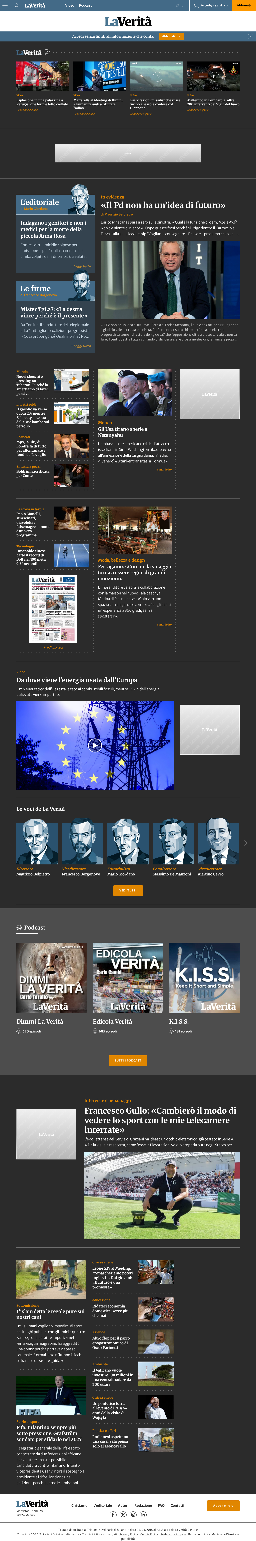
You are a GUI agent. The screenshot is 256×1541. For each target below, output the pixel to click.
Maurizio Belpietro (118, 214)
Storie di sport (27, 1422)
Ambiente (100, 1364)
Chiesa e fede (102, 1262)
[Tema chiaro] (177, 5)
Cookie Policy (149, 1534)
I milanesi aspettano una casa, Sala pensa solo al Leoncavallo (110, 1441)
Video (69, 5)
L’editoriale (102, 1505)
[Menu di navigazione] (5, 5)
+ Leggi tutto (81, 266)
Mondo (22, 372)
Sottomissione (27, 1305)
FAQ (161, 1505)
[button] (95, 745)
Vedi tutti (128, 890)
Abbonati (244, 5)
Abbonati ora (171, 36)
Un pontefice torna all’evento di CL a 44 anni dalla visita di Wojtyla (109, 1410)
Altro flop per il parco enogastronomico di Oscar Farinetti (111, 1343)
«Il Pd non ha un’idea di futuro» (163, 205)
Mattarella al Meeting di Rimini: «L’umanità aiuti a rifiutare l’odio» (98, 104)
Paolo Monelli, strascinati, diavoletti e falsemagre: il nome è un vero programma (33, 525)
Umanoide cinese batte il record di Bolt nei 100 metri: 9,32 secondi (31, 557)
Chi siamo (79, 1505)
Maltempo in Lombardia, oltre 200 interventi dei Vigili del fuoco (213, 102)
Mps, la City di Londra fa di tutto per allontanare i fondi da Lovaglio (31, 448)
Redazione (143, 1505)
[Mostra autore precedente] (10, 843)
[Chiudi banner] (250, 36)
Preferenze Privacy (173, 1534)
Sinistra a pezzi (28, 466)
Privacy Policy (128, 1534)
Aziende (98, 1332)
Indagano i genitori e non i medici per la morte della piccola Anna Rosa (53, 229)
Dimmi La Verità (39, 1021)
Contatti (177, 1505)
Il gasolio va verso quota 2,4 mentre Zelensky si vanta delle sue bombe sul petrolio (32, 417)
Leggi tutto (164, 469)
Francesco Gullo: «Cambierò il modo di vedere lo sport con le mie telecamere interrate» (160, 1120)
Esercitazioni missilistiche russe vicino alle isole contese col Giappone (155, 104)
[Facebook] (113, 1514)
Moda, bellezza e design (121, 560)
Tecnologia (25, 546)
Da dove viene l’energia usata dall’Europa (76, 680)
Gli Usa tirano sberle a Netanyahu (122, 432)
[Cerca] (16, 5)
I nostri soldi (26, 404)
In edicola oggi (53, 647)
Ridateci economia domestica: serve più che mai (110, 1311)
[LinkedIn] (143, 1514)
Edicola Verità (112, 1021)
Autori (123, 1505)
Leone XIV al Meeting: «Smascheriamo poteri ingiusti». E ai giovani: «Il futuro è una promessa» (112, 1277)
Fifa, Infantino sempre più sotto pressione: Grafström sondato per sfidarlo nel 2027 (49, 1433)
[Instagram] (133, 1514)
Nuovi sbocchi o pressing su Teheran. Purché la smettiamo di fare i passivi (32, 385)
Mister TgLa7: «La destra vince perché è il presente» (53, 312)
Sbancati (23, 437)
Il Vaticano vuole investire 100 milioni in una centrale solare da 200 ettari (112, 1377)
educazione (101, 1300)
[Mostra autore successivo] (246, 843)
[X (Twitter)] (123, 1514)
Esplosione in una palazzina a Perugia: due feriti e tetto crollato (42, 102)
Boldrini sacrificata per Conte (33, 473)
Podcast (85, 5)
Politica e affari (104, 1431)
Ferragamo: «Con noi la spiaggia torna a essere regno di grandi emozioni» (134, 573)
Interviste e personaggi (107, 1100)
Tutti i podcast (128, 1060)
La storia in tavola (30, 509)
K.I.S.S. (179, 1021)
